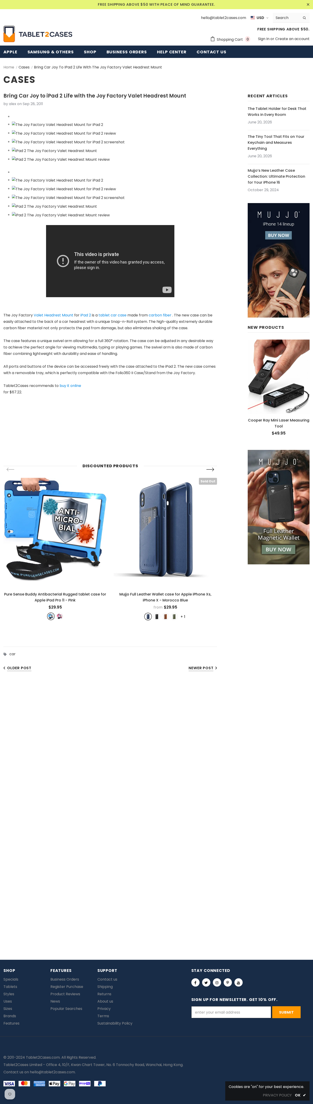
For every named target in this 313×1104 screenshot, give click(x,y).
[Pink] (59, 616)
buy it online (70, 385)
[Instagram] (217, 982)
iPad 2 (85, 315)
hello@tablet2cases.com (52, 1072)
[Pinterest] (228, 982)
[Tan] (165, 616)
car (12, 654)
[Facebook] (195, 982)
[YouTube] (238, 982)
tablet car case (112, 315)
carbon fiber (160, 315)
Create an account (292, 38)
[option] (55, 549)
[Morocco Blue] (148, 616)
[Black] (156, 616)
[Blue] (50, 616)
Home (8, 67)
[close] (308, 4)
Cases (24, 67)
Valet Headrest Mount (53, 315)
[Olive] (174, 616)
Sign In (264, 38)
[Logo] (37, 34)
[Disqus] (156, 747)
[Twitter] (206, 982)
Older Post (19, 668)
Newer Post (201, 668)
